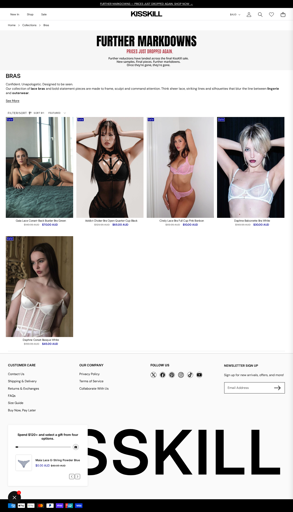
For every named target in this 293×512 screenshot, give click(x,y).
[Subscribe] (277, 387)
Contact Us (16, 374)
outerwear (20, 93)
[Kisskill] (146, 14)
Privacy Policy (89, 374)
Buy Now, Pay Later (22, 410)
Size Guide (15, 403)
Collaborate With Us (94, 388)
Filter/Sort (17, 113)
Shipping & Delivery (22, 381)
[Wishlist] (271, 14)
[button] (260, 14)
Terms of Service (91, 381)
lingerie (273, 88)
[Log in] (248, 14)
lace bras (38, 88)
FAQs (12, 396)
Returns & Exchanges (23, 388)
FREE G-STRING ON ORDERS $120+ (146, 4)
